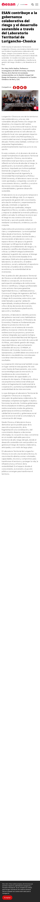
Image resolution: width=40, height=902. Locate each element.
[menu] (36, 4)
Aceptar (7, 898)
